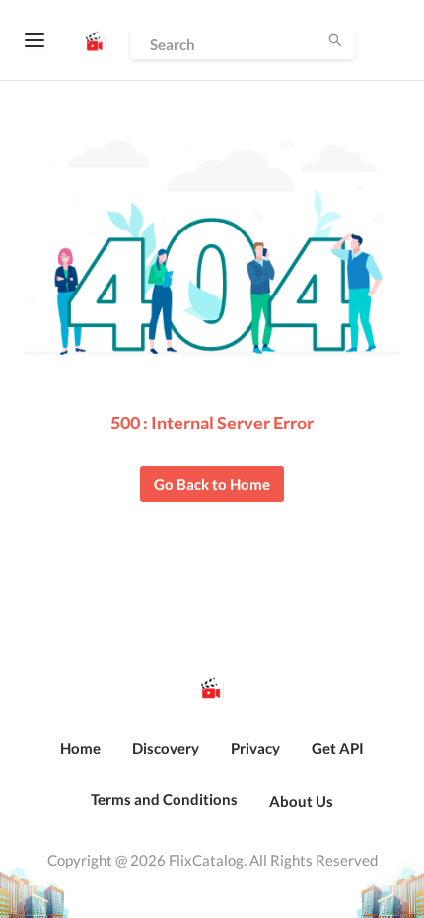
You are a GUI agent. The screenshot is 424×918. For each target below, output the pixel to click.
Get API (338, 747)
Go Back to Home (212, 483)
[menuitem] (80, 758)
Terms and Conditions (164, 799)
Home (80, 747)
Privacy (255, 747)
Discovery (165, 747)
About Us (301, 801)
